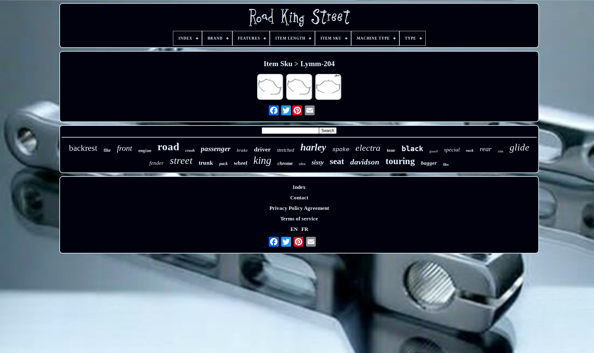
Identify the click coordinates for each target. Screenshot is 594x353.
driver (262, 149)
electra (368, 148)
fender (156, 163)
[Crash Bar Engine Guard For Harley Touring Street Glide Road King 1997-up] (299, 87)
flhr (107, 150)
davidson (364, 162)
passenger (215, 149)
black (412, 148)
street (181, 160)
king (262, 160)
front (124, 148)
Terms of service (299, 219)
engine (144, 151)
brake (242, 150)
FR (304, 229)
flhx (446, 164)
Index (299, 187)
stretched (285, 150)
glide (519, 147)
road (168, 147)
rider (500, 151)
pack (223, 163)
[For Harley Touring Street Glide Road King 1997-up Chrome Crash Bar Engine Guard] (270, 87)
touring (400, 161)
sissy (318, 162)
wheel (240, 163)
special (452, 150)
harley (313, 147)
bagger (429, 163)
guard (433, 151)
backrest (83, 148)
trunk (206, 162)
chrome (285, 163)
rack (470, 150)
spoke (340, 149)
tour (391, 150)
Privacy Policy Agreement (299, 208)
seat (337, 161)
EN (294, 229)
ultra (302, 164)
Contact (299, 198)
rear (486, 149)
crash (190, 150)
